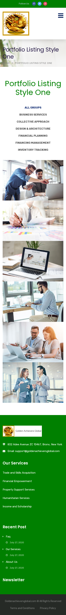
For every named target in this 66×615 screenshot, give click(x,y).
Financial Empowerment (17, 481)
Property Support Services (19, 489)
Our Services (13, 549)
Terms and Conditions (22, 608)
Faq (8, 536)
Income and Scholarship (17, 506)
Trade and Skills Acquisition (19, 472)
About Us (11, 561)
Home (6, 63)
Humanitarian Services (16, 498)
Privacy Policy (48, 608)
